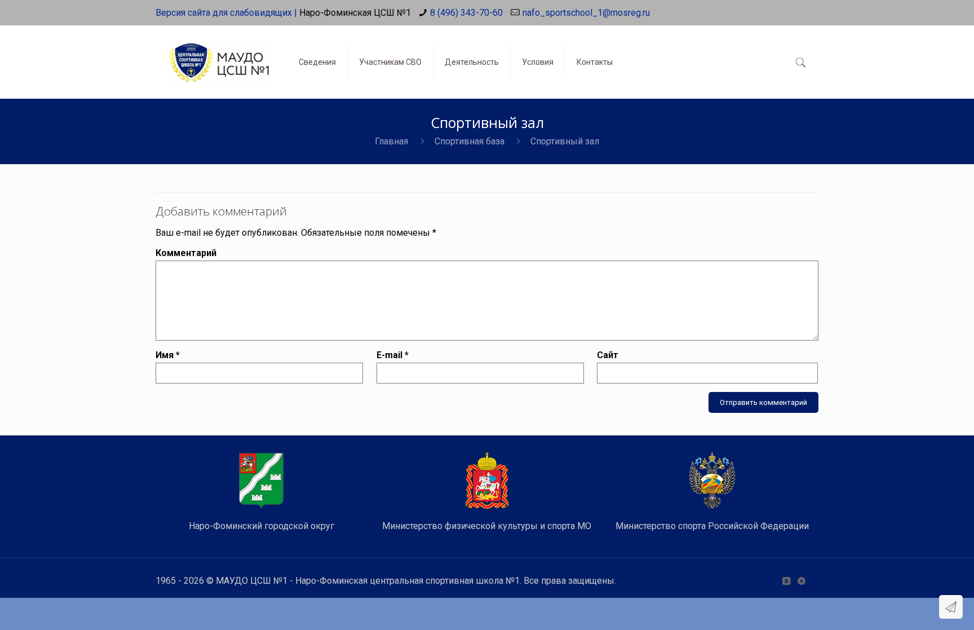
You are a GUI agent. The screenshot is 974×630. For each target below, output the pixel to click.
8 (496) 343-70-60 (466, 12)
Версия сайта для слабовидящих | (226, 12)
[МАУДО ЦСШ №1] (219, 53)
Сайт (607, 355)
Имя (168, 355)
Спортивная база (469, 141)
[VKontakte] (786, 581)
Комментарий (186, 253)
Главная (391, 141)
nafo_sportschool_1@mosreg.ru (586, 12)
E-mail (393, 355)
